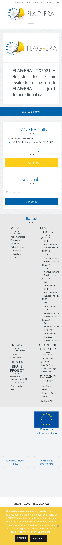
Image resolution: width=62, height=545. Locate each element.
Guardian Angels (49, 393)
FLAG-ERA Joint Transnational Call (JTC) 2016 (32, 142)
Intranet (19, 2)
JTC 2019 (45, 278)
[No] (57, 526)
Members (15, 243)
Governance (16, 240)
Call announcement (51, 311)
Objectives (15, 233)
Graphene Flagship (48, 347)
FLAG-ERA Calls (48, 230)
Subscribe (32, 201)
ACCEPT (21, 538)
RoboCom (46, 386)
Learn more (38, 538)
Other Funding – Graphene (48, 370)
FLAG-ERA (32, 163)
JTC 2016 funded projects (22, 138)
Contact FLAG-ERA (15, 462)
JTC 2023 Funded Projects (51, 338)
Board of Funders (35, 2)
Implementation (17, 236)
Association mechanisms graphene (47, 358)
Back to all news (31, 111)
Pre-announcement (51, 284)
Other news (15, 357)
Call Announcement (51, 242)
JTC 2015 (45, 237)
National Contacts (46, 462)
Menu (31, 26)
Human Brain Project (17, 366)
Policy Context (17, 247)
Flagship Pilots (48, 379)
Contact (14, 257)
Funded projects (51, 247)
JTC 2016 (45, 251)
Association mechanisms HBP (18, 377)
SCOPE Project (17, 382)
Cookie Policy (52, 2)
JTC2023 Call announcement (51, 332)
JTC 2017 (45, 264)
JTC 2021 (45, 299)
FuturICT (45, 396)
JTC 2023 (45, 319)
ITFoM (44, 389)
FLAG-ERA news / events (18, 352)
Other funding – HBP (17, 388)
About (17, 228)
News (17, 345)
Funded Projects (51, 295)
